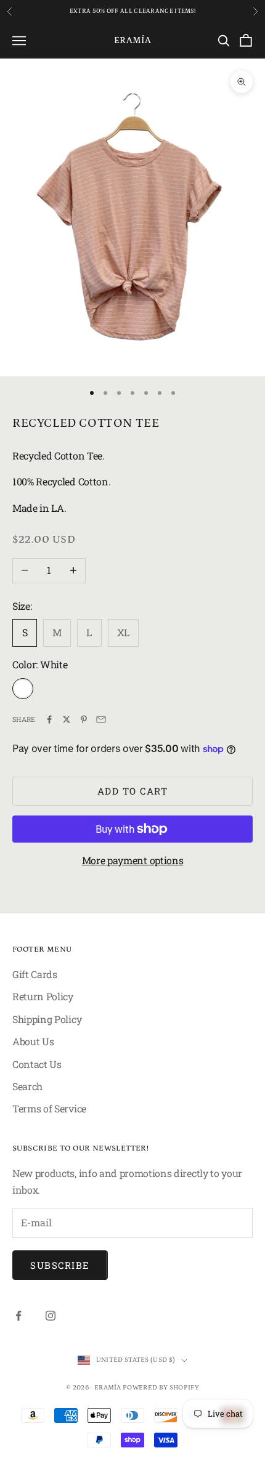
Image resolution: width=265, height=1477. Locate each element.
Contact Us (37, 1064)
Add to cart (132, 791)
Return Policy (42, 996)
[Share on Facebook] (49, 719)
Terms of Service (49, 1108)
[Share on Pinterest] (84, 719)
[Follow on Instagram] (50, 1315)
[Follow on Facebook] (18, 1315)
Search (27, 1086)
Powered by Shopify (161, 1387)
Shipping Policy (46, 1019)
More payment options (133, 860)
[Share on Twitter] (66, 719)
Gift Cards (34, 974)
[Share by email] (101, 719)
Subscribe (60, 1265)
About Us (33, 1041)
